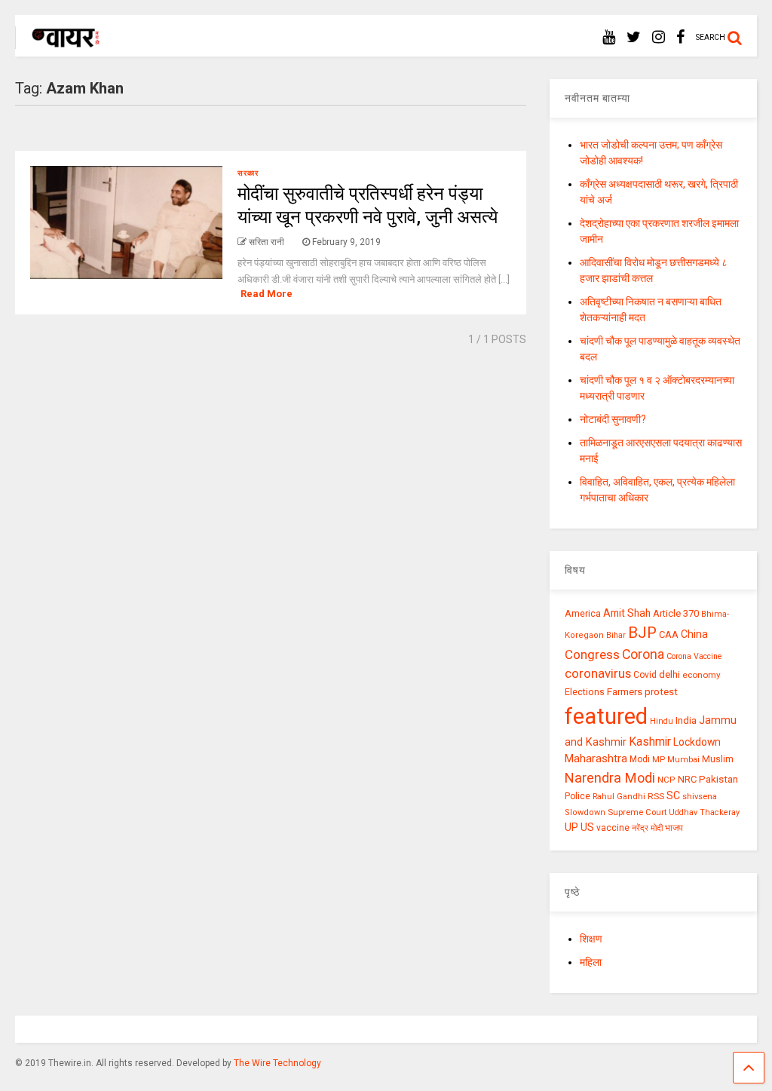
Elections (585, 692)
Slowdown (585, 812)
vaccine (613, 828)
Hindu (661, 721)
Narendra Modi (610, 778)
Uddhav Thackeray (704, 812)
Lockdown (697, 742)
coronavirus (598, 673)
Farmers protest (642, 691)
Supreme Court (637, 812)
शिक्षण (591, 939)
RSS (656, 796)
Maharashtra (596, 758)
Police (577, 796)
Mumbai (683, 760)
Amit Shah (627, 613)
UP (571, 827)
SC (673, 795)
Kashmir (650, 741)
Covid (645, 675)
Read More (266, 293)
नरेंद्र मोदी (647, 828)
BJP (642, 633)
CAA (669, 634)
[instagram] (658, 37)
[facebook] (680, 37)
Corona (643, 654)
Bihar (616, 635)
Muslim (718, 759)
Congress (592, 654)
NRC (687, 779)
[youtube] (608, 37)
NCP (666, 780)
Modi (640, 759)
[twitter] (633, 37)
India (686, 720)
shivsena (699, 796)
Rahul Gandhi (619, 796)
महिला (591, 962)
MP (658, 759)
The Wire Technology (277, 1063)
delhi (669, 674)
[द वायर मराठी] (58, 42)
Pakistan (718, 779)
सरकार (248, 173)
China (694, 634)
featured (606, 716)
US (587, 827)
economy (701, 675)
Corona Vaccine (694, 656)
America (583, 613)
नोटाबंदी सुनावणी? (613, 419)
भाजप (674, 828)
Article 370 (676, 613)
